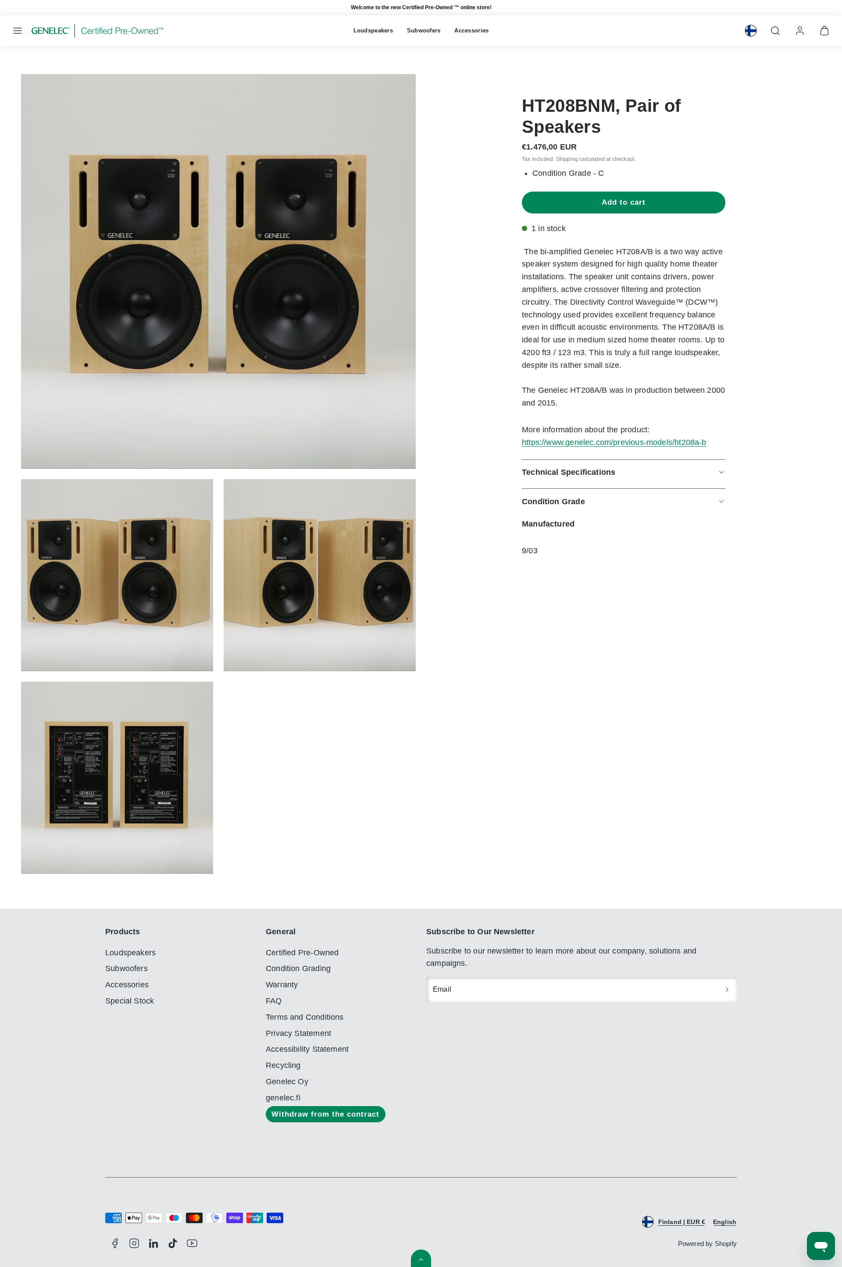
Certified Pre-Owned (302, 952)
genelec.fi (283, 1097)
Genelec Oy (287, 1081)
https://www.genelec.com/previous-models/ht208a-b (614, 442)
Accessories (471, 30)
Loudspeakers (373, 30)
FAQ (274, 1001)
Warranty (282, 984)
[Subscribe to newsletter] (727, 989)
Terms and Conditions (305, 1017)
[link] (750, 30)
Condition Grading (298, 968)
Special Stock (129, 1001)
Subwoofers (424, 30)
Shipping (567, 159)
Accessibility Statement (307, 1049)
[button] (17, 30)
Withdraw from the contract (325, 1114)
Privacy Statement (298, 1033)
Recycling (283, 1065)
